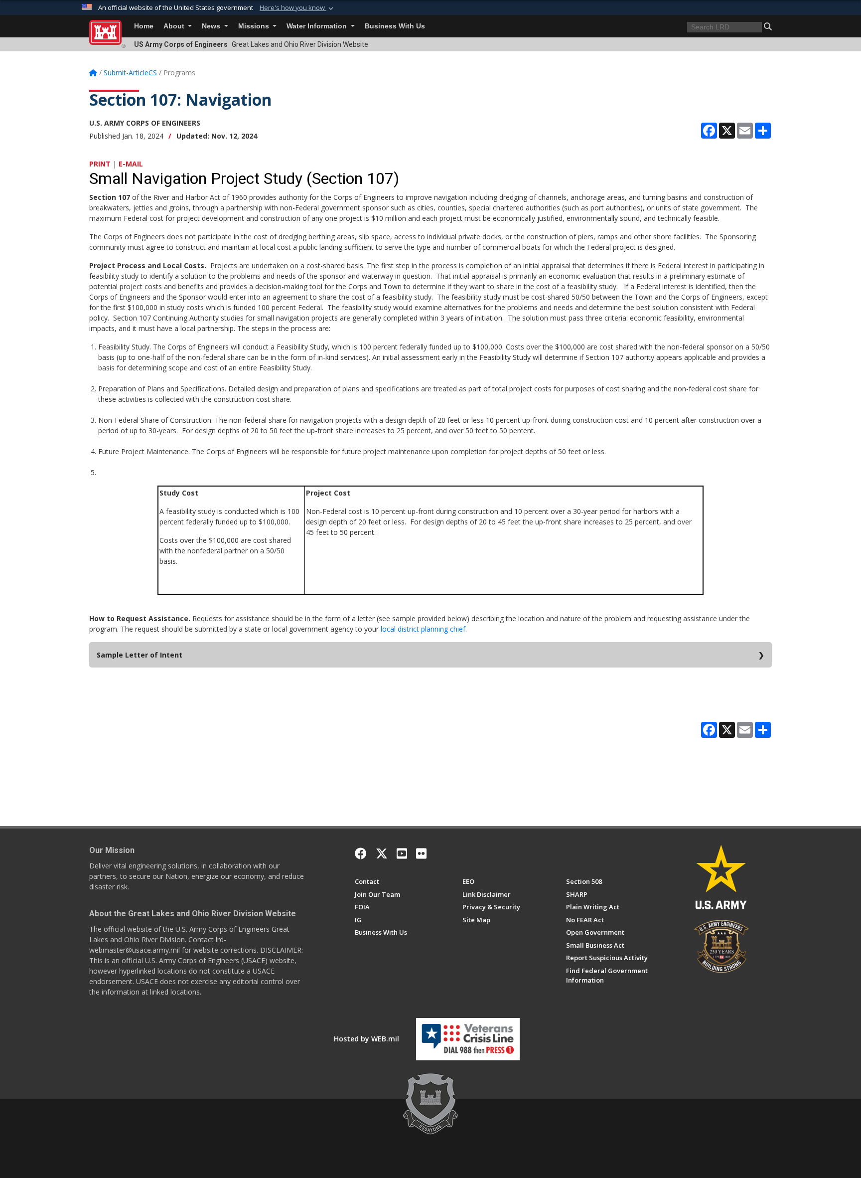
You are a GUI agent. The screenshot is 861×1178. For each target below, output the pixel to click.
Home (143, 26)
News (212, 26)
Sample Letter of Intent (139, 655)
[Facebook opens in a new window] (361, 853)
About (174, 26)
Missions (254, 26)
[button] (297, 8)
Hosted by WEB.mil (366, 1038)
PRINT (100, 163)
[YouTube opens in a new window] (402, 853)
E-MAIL (131, 163)
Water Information (318, 26)
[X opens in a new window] (382, 853)
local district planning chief (423, 629)
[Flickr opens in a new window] (421, 853)
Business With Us (395, 26)
